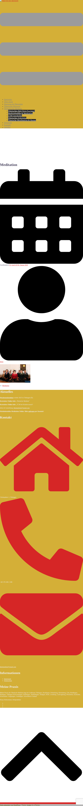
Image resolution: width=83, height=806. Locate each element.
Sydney (29, 805)
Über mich (8, 102)
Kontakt (7, 125)
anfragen (31, 411)
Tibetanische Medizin (13, 109)
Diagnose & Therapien (13, 104)
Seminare (8, 122)
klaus (1, 362)
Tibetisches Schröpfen (17, 118)
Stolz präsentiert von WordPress (10, 805)
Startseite (8, 99)
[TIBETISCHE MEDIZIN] (9, 1)
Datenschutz (8, 681)
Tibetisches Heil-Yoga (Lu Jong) (21, 111)
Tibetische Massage (12, 106)
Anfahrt (7, 127)
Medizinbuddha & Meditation (20, 113)
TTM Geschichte (15, 115)
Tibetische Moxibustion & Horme (22, 120)
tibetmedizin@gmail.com (22, 408)
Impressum (7, 679)
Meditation (5, 386)
